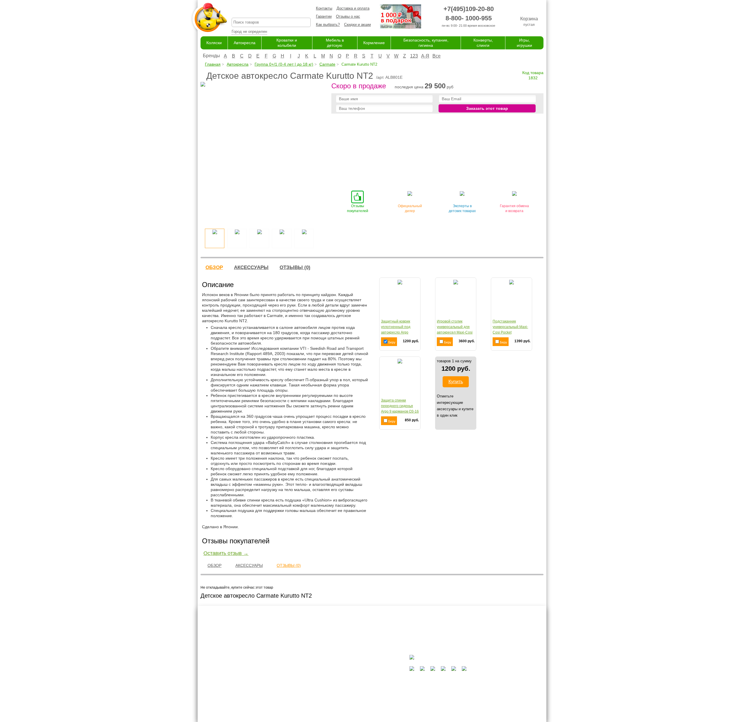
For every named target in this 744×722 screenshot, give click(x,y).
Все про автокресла (303, 666)
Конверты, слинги (350, 700)
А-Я (425, 55)
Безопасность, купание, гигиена (363, 694)
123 (414, 55)
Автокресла (244, 42)
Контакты (324, 8)
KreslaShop (271, 10)
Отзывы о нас (348, 16)
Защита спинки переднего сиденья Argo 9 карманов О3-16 (400, 405)
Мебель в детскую (351, 683)
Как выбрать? (328, 24)
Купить (455, 381)
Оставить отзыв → (225, 553)
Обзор (214, 267)
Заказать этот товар (487, 108)
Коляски (214, 42)
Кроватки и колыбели (353, 677)
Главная (213, 64)
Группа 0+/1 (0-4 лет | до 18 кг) (284, 64)
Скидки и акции (357, 24)
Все (436, 55)
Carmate (327, 64)
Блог (289, 677)
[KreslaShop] (208, 17)
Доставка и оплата (353, 8)
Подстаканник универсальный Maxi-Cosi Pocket (510, 326)
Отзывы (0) (295, 267)
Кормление (374, 42)
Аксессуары (251, 267)
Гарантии (324, 16)
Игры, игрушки (347, 706)
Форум (291, 672)
